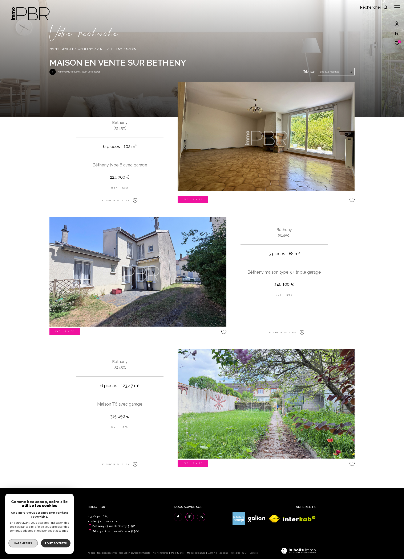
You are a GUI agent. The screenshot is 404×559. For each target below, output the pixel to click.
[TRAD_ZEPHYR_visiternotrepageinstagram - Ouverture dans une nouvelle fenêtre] (189, 517)
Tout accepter (56, 543)
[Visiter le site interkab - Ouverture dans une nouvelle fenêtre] (299, 519)
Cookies (254, 553)
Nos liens (223, 553)
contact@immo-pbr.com (103, 521)
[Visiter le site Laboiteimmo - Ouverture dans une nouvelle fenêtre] (298, 551)
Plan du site (177, 553)
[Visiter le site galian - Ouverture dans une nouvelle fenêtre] (256, 518)
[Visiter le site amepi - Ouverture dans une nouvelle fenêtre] (239, 518)
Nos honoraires (160, 553)
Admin (212, 553)
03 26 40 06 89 (98, 516)
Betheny (116, 49)
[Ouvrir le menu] (397, 7)
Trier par (309, 71)
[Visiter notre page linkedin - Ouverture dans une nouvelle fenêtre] (201, 517)
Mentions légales (196, 553)
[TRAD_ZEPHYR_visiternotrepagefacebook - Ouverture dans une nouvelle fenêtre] (178, 517)
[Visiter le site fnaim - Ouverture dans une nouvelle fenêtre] (274, 518)
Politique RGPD (238, 553)
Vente (101, 49)
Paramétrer (23, 543)
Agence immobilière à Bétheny (71, 49)
